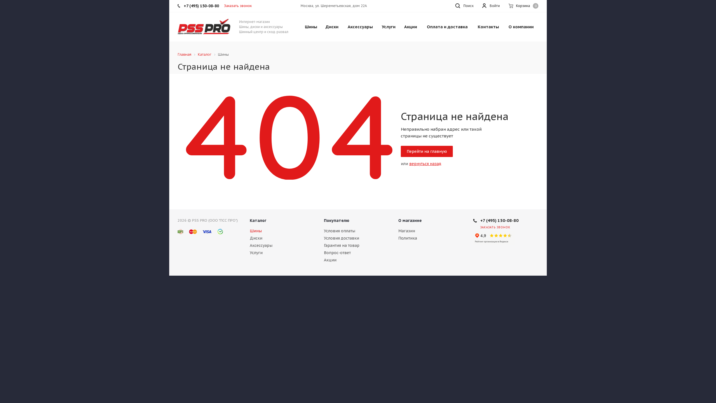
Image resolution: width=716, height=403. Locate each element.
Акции (330, 260)
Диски (256, 238)
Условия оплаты (339, 230)
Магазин (406, 230)
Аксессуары (261, 245)
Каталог (258, 220)
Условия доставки (341, 238)
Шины (256, 230)
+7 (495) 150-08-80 (499, 220)
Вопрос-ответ (337, 252)
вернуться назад (425, 163)
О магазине (410, 220)
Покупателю (336, 220)
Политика (407, 238)
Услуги (256, 252)
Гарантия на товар (341, 245)
